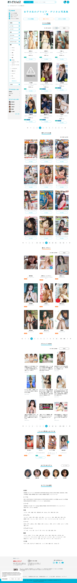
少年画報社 (26, 494)
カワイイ (57, 523)
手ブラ (27, 543)
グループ (38, 530)
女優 (12, 52)
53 (60, 242)
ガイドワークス (31, 492)
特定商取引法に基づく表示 (33, 576)
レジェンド (13, 73)
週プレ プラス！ (14, 16)
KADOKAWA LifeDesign (45, 492)
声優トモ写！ (26, 507)
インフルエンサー (14, 68)
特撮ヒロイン (28, 538)
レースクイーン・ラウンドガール (15, 62)
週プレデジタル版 (14, 14)
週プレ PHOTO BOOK (28, 499)
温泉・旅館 (52, 530)
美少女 (27, 523)
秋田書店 (25, 492)
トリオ (32, 530)
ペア (26, 530)
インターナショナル (53, 518)
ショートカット (50, 517)
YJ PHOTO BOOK (37, 499)
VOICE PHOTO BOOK (51, 505)
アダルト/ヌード (14, 80)
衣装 (11, 32)
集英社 (57, 492)
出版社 (11, 22)
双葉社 (47, 494)
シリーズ (11, 29)
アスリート (13, 78)
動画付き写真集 (43, 505)
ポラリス (31, 507)
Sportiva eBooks (47, 500)
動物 (51, 543)
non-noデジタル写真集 (63, 499)
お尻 (41, 517)
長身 (63, 517)
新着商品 (10, 91)
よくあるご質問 (52, 576)
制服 (34, 512)
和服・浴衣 (55, 512)
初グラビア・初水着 (36, 543)
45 (55, 242)
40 (40, 242)
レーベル (11, 25)
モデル (48, 535)
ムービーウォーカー (54, 494)
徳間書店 (33, 494)
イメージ (11, 38)
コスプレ (27, 512)
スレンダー (28, 517)
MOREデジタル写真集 (53, 499)
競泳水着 (40, 512)
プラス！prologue (35, 505)
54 (63, 242)
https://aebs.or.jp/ (22, 570)
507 (61, 338)
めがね (47, 512)
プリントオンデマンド (60, 505)
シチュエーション (13, 41)
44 (52, 242)
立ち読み (31, 59)
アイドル (13, 50)
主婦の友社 (62, 492)
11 (55, 426)
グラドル (13, 47)
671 (60, 426)
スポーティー (43, 518)
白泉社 (40, 494)
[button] (68, 442)
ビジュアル (12, 35)
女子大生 (61, 535)
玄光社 (51, 492)
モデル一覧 (17, 113)
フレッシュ (34, 518)
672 (63, 426)
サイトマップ (64, 576)
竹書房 (30, 494)
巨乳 (35, 517)
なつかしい (49, 523)
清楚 (26, 525)
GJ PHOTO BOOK (45, 499)
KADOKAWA (37, 492)
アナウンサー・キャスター (15, 65)
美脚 (57, 517)
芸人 (43, 538)
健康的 (27, 518)
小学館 (66, 492)
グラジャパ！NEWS (15, 18)
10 (56, 338)
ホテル (45, 530)
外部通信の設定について (43, 576)
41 (43, 242)
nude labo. (36, 507)
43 (49, 242)
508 (64, 338)
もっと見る (65, 465)
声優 (12, 57)
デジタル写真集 (14, 13)
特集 (9, 95)
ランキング (11, 93)
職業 (11, 44)
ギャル (62, 518)
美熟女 (41, 523)
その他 (11, 84)
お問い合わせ (58, 576)
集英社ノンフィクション (38, 500)
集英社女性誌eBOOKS (28, 500)
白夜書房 (44, 494)
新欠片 (37, 494)
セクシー (65, 523)
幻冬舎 (54, 492)
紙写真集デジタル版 (28, 505)
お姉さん (33, 523)
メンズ (45, 543)
